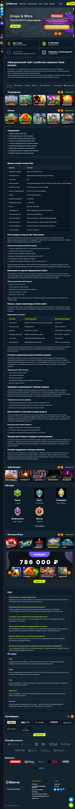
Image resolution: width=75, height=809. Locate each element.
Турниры (52, 4)
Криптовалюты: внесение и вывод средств (22, 148)
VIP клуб (56, 786)
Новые (28, 85)
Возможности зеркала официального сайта (22, 138)
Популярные (20, 85)
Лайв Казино (23, 4)
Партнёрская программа (13, 789)
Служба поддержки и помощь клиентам (21, 153)
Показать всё (39, 581)
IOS (2, 57)
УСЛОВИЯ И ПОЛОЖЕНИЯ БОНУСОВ (38, 787)
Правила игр (35, 798)
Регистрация (15, 26)
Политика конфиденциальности (40, 796)
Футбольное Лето (70, 85)
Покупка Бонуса (46, 85)
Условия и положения (37, 789)
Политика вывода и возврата (39, 794)
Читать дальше (39, 526)
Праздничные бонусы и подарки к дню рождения (24, 150)
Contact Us (57, 784)
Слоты (36, 85)
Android (2, 54)
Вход (61, 3)
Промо (46, 4)
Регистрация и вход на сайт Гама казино (21, 136)
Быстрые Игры (32, 4)
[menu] (1, 2)
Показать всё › (69, 92)
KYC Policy (34, 784)
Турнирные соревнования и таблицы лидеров (23, 146)
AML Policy (35, 791)
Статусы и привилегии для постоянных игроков (23, 143)
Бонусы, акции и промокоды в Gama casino (22, 141)
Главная (10, 85)
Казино (40, 4)
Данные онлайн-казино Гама (17, 133)
